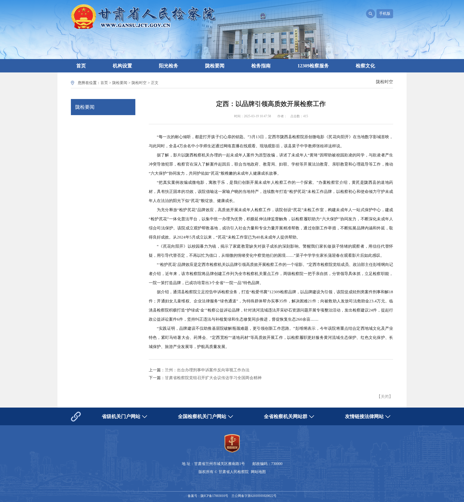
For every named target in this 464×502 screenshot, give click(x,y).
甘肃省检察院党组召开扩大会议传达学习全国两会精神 (213, 378)
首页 (81, 65)
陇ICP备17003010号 (214, 496)
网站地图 (258, 472)
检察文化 (365, 65)
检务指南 (261, 65)
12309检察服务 (313, 65)
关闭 (385, 396)
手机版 (384, 14)
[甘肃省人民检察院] (143, 28)
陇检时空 (139, 83)
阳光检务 (168, 65)
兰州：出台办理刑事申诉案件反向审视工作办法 (207, 370)
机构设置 (122, 65)
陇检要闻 (214, 65)
